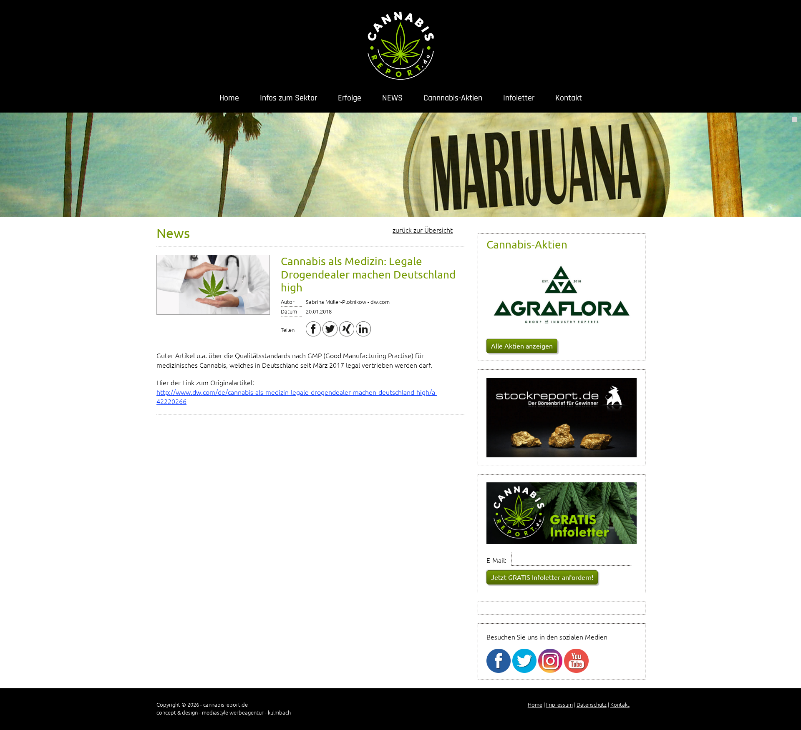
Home (229, 98)
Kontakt (568, 98)
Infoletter (518, 98)
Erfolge (349, 98)
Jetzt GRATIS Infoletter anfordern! (542, 577)
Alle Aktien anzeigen (522, 345)
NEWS (392, 98)
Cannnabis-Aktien (452, 98)
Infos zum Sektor (288, 98)
